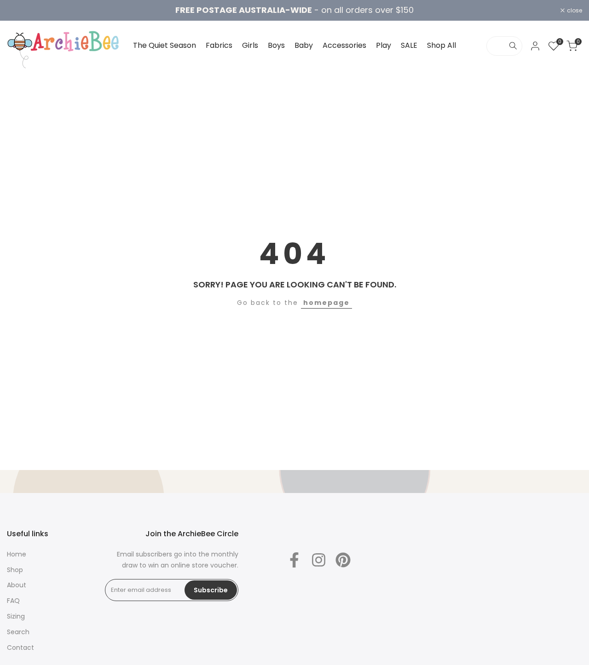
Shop (15, 569)
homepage (326, 302)
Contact (20, 647)
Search (18, 631)
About (16, 585)
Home (16, 554)
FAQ (13, 600)
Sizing (16, 616)
